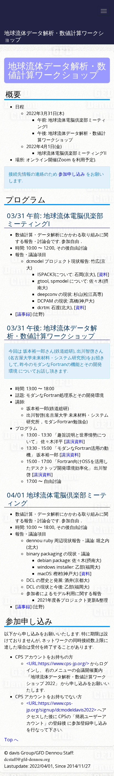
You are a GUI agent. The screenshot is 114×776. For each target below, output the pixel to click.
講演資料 (74, 441)
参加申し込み (71, 174)
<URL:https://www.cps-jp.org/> (57, 663)
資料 (103, 274)
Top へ (11, 740)
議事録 (23, 314)
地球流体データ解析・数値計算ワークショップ (54, 36)
